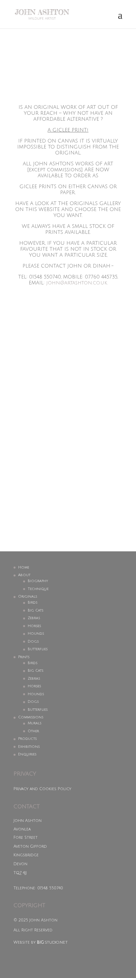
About (24, 575)
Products (27, 739)
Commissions (30, 717)
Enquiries (27, 754)
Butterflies (38, 649)
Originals (27, 597)
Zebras (34, 618)
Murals (34, 723)
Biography (38, 581)
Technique (38, 589)
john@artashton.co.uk (76, 282)
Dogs (33, 642)
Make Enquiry (64, 471)
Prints (23, 657)
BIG (40, 942)
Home (23, 568)
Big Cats (35, 611)
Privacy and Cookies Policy (42, 789)
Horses (34, 626)
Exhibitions (29, 747)
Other (33, 731)
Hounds (36, 634)
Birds (32, 603)
